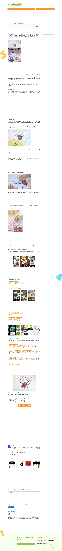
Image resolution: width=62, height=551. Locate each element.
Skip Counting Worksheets (13, 345)
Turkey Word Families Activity (14, 287)
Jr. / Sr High (52, 0)
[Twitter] (53, 550)
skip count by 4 (28, 354)
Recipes (15, 0)
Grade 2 (38, 0)
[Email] (37, 26)
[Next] (38, 467)
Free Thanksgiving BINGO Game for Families (16, 283)
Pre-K (28, 0)
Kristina (13, 445)
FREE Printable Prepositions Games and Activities (36, 469)
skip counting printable (15, 354)
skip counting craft (14, 352)
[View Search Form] (26, 1)
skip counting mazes (34, 342)
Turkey (13, 27)
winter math (35, 359)
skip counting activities (18, 340)
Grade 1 (35, 0)
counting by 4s (15, 353)
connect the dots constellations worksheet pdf (17, 348)
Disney (18, 0)
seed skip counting (25, 359)
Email (26, 504)
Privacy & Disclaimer (22, 548)
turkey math (31, 359)
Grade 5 (46, 0)
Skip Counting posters (36, 351)
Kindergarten (32, 0)
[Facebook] (36, 26)
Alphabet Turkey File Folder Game (15, 318)
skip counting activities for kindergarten (25, 356)
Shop (20, 0)
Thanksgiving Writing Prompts (14, 282)
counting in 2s (11, 357)
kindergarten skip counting (27, 350)
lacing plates (11, 363)
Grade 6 (49, 0)
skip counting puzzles (22, 352)
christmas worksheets (21, 358)
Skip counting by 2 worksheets (26, 345)
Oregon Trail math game (13, 344)
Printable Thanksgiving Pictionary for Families (17, 288)
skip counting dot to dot (24, 347)
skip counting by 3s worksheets (14, 346)
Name (10, 504)
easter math (17, 359)
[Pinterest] (35, 26)
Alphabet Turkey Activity (13, 319)
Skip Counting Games (24, 342)
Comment (11, 492)
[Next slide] (39, 330)
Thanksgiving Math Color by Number (15, 313)
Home (9, 0)
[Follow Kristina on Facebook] (13, 454)
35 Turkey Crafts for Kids (13, 281)
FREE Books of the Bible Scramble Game (20, 468)
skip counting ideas (27, 362)
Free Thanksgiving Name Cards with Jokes (16, 315)
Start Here (12, 0)
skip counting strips (12, 356)
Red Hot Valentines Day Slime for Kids (27, 468)
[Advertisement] (41, 3)
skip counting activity (35, 363)
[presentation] (12, 463)
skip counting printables (35, 348)
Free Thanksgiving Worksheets (14, 312)
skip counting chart (18, 350)
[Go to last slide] (8, 330)
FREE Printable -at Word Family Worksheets (12, 468)
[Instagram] (49, 548)
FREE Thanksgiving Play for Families (15, 317)
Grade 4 (44, 0)
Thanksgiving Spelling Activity (14, 284)
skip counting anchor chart (23, 351)
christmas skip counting (31, 358)
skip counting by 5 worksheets (27, 346)
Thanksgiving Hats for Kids (17, 314)
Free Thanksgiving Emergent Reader (30, 285)
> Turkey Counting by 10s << (24, 405)
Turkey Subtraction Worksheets (14, 320)
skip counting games (14, 342)
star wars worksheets (16, 364)
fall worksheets (12, 359)
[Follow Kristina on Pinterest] (14, 454)
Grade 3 (41, 0)
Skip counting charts (12, 351)
